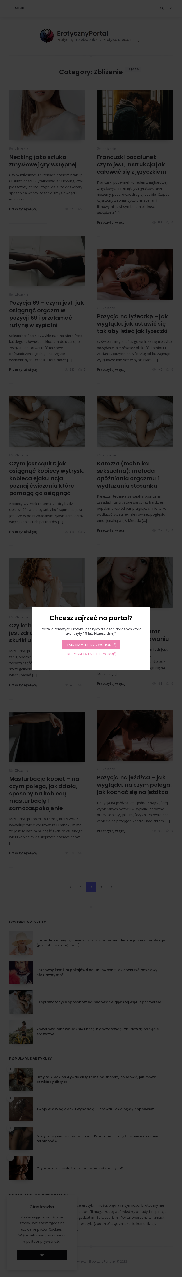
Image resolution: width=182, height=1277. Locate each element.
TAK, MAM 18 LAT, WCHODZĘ (91, 644)
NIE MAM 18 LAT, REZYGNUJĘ (91, 653)
